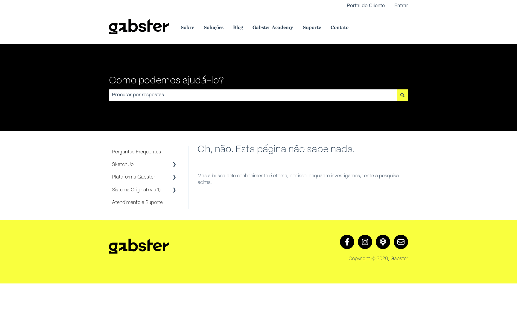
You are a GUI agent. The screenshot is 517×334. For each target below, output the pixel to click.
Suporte (312, 27)
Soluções (213, 27)
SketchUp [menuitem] (123, 164)
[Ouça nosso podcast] (383, 242)
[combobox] (253, 95)
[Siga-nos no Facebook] (347, 242)
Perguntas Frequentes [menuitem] (136, 152)
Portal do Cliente (366, 6)
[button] (174, 165)
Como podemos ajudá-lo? (166, 80)
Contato (340, 27)
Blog (238, 27)
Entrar (401, 6)
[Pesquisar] (402, 95)
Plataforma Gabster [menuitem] (133, 177)
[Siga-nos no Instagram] (365, 242)
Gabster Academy (273, 27)
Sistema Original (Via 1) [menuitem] (136, 190)
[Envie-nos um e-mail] (401, 242)
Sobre (187, 27)
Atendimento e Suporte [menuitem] (137, 202)
